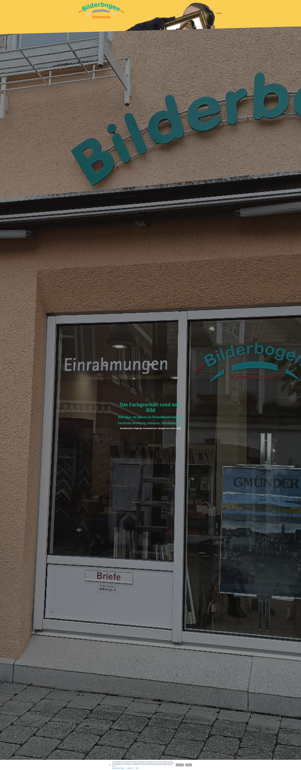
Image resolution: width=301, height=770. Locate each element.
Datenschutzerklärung (118, 768)
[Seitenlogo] (101, 13)
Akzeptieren (179, 765)
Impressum (130, 768)
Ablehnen (188, 765)
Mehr (137, 768)
